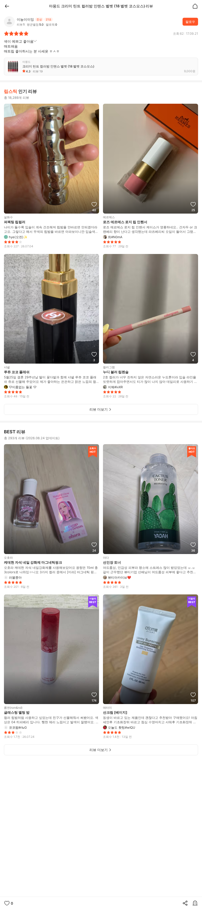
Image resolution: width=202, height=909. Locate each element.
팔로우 (190, 22)
